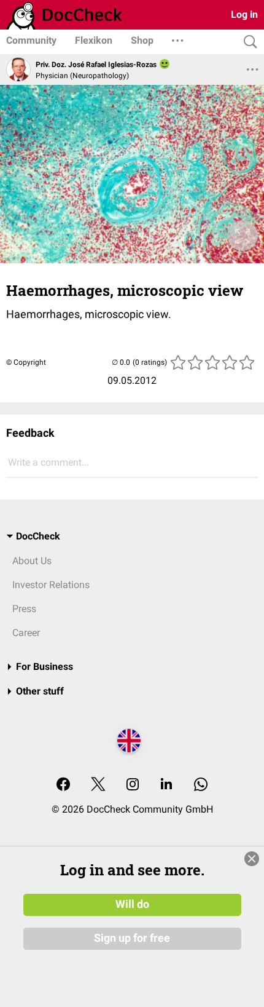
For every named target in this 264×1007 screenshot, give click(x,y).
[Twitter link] (98, 785)
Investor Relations (51, 585)
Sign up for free (132, 938)
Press (24, 609)
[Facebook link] (63, 785)
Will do (132, 904)
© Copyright (26, 362)
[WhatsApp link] (201, 785)
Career (26, 633)
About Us (32, 561)
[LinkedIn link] (166, 785)
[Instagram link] (132, 785)
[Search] (247, 42)
